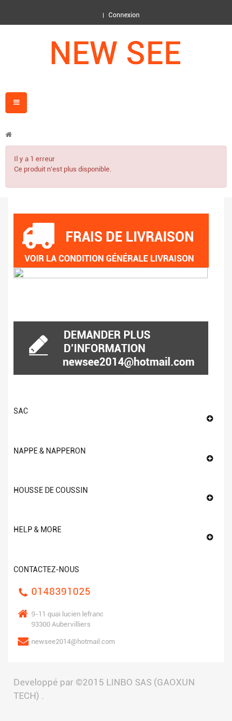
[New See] (116, 53)
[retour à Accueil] (8, 135)
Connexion (124, 15)
